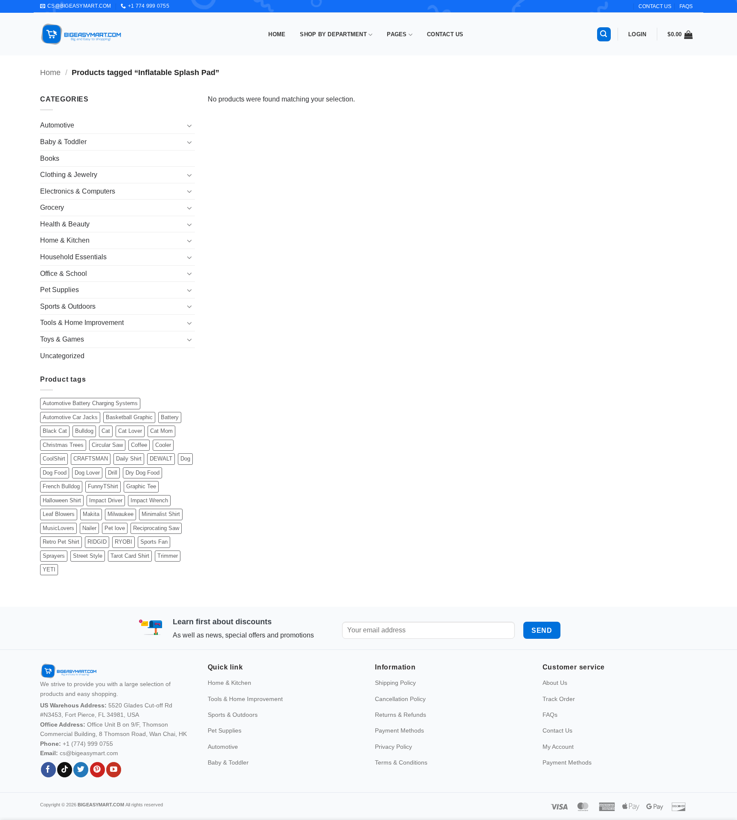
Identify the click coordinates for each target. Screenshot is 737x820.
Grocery (52, 207)
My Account (558, 758)
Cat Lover (130, 431)
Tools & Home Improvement (82, 322)
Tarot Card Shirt (129, 556)
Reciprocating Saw (156, 528)
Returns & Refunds (400, 727)
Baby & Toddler (63, 141)
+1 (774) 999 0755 (88, 755)
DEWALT (161, 458)
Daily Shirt (129, 458)
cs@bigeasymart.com (89, 765)
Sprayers (54, 556)
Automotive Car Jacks (70, 417)
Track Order (559, 710)
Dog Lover (87, 472)
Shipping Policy (395, 695)
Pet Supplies (59, 289)
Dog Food (55, 472)
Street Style (87, 556)
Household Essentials (73, 257)
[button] (604, 34)
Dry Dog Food (142, 472)
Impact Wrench (149, 500)
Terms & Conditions (401, 774)
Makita (91, 514)
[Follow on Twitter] (80, 782)
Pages (396, 34)
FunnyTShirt (103, 486)
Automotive (57, 125)
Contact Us (445, 34)
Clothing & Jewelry (68, 174)
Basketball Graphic (129, 417)
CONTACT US (654, 6)
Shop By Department (333, 34)
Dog (185, 458)
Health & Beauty (65, 224)
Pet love (114, 528)
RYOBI (123, 542)
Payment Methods (399, 742)
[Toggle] (190, 125)
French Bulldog (61, 486)
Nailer (89, 528)
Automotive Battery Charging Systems (90, 403)
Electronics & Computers (77, 191)
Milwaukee (120, 514)
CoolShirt (54, 458)
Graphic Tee (141, 486)
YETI (49, 569)
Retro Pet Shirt (61, 542)
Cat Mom (161, 431)
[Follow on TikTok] (64, 782)
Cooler (163, 445)
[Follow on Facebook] (48, 782)
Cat (106, 431)
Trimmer (167, 556)
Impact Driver (105, 500)
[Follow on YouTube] (113, 782)
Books (49, 158)
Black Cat (55, 431)
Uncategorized (62, 355)
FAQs (686, 6)
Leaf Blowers (59, 514)
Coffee (139, 445)
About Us (555, 695)
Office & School (63, 273)
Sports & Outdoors (68, 306)
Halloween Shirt (62, 500)
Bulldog (84, 431)
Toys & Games (62, 339)
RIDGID (97, 542)
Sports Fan (154, 542)
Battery (170, 417)
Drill (112, 472)
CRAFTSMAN (90, 458)
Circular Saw (107, 445)
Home (276, 34)
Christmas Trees (63, 445)
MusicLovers (58, 528)
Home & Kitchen (65, 240)
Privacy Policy (393, 758)
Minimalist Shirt (161, 514)
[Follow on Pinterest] (97, 782)
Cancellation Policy (400, 710)
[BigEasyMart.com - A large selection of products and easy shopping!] (81, 34)
